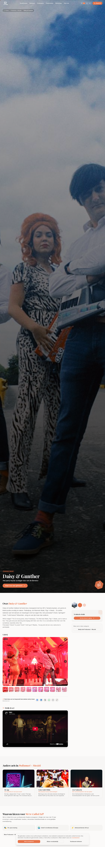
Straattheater (23, 3)
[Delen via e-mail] (53, 700)
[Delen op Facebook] (37, 700)
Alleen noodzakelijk (52, 841)
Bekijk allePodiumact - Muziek (87, 629)
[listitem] (5, 689)
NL (84, 3)
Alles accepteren (29, 841)
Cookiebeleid (75, 837)
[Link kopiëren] (57, 700)
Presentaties (49, 3)
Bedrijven (32, 3)
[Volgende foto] (65, 661)
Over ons (66, 3)
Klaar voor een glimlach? (13, 585)
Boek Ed (98, 3)
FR (87, 3)
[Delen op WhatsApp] (49, 700)
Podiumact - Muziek (16, 10)
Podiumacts (40, 3)
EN (89, 3)
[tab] (10, 684)
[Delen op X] (45, 700)
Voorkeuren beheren (76, 841)
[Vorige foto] (5, 661)
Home (7, 10)
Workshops (58, 3)
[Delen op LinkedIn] (41, 700)
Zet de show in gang (86, 618)
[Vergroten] (65, 639)
